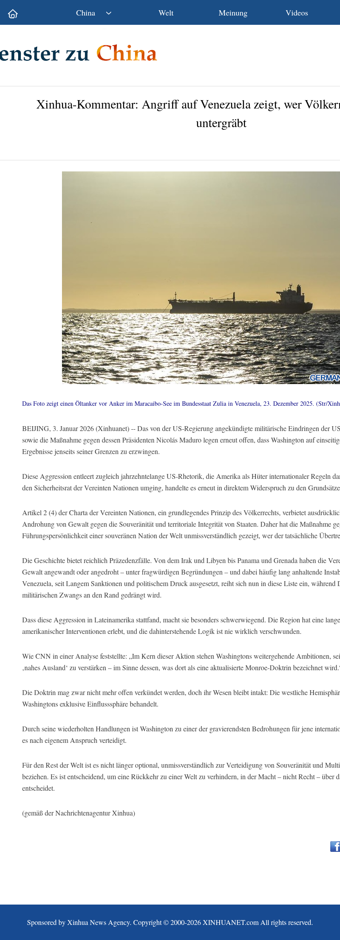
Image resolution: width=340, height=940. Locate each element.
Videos (297, 12)
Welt (166, 12)
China (86, 12)
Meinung (233, 12)
